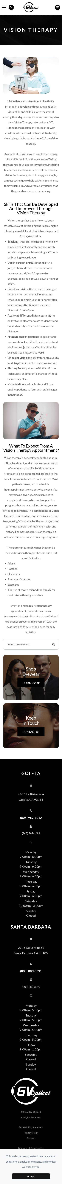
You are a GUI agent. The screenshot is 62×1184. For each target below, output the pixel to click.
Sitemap (31, 1138)
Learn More (31, 683)
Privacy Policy (31, 1132)
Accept (31, 1176)
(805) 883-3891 (31, 971)
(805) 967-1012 (31, 817)
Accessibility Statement (31, 1127)
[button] (11, 7)
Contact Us (31, 731)
